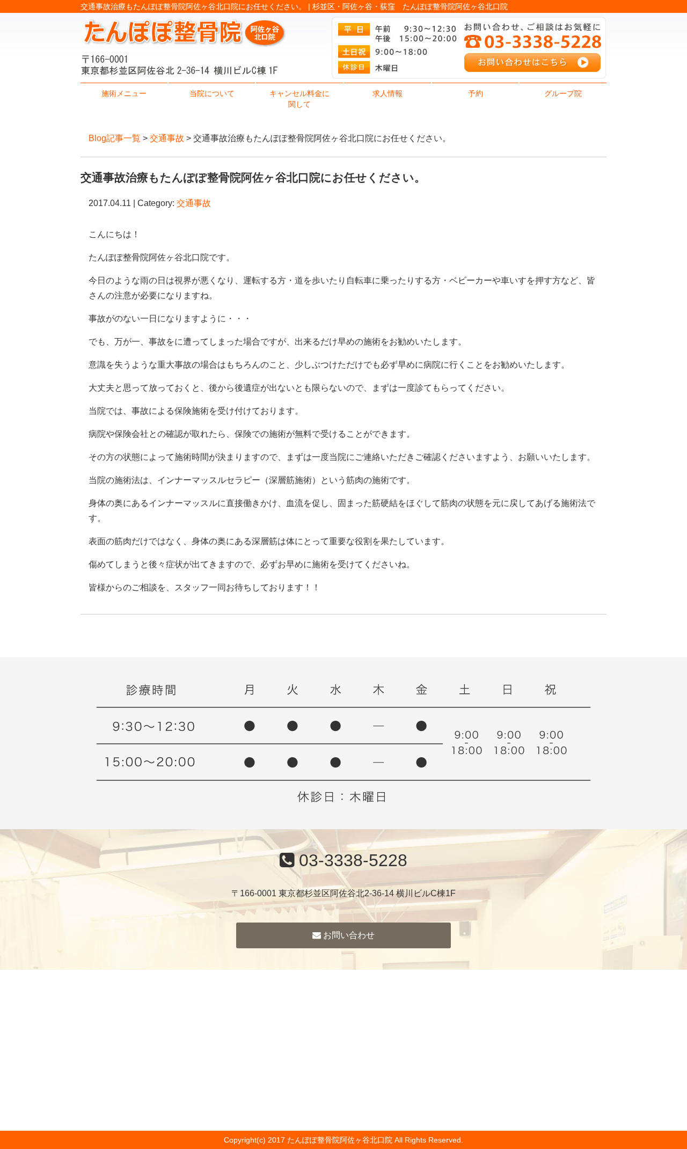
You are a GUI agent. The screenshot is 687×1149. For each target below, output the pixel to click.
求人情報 (387, 93)
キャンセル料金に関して (299, 98)
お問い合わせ (348, 935)
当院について (212, 93)
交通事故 (167, 138)
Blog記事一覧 (115, 138)
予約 (475, 93)
